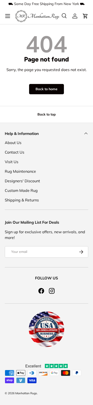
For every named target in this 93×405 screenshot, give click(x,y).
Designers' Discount (22, 180)
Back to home (46, 89)
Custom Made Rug (21, 190)
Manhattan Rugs (26, 393)
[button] (85, 16)
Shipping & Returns (22, 200)
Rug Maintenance (20, 171)
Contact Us (14, 152)
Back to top (46, 114)
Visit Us (11, 161)
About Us (13, 142)
